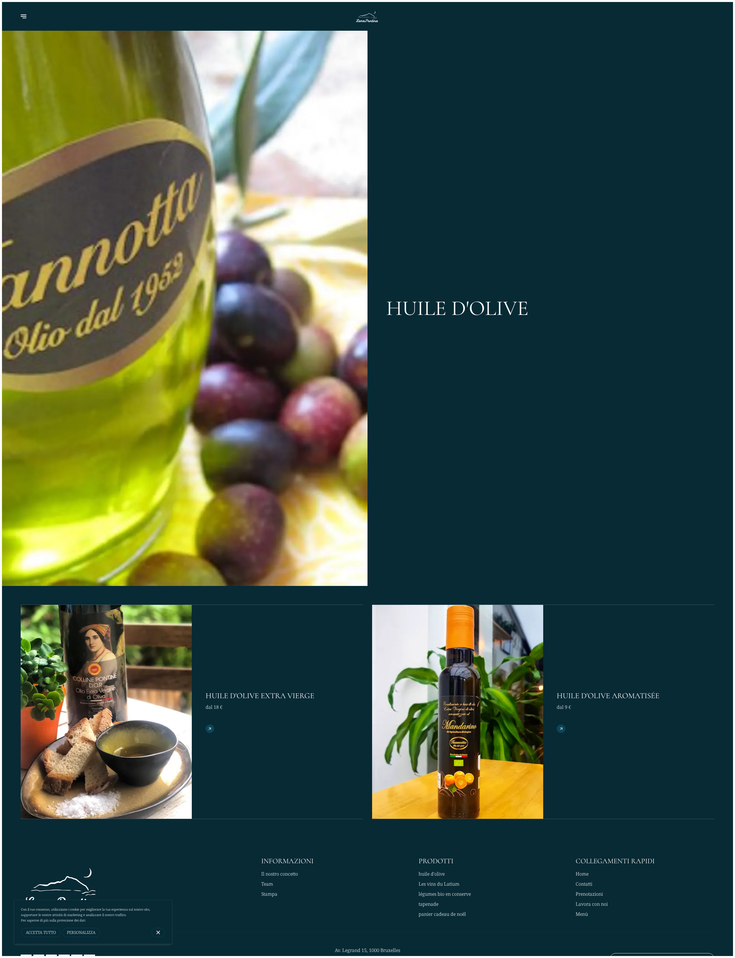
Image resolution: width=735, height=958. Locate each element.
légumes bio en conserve (445, 894)
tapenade (428, 904)
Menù (582, 914)
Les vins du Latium (439, 884)
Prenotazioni (589, 894)
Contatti (584, 884)
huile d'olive (432, 874)
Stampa (269, 894)
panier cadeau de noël (442, 914)
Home (582, 874)
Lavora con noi (592, 904)
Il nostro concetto (279, 874)
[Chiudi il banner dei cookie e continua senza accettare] (158, 932)
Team (267, 884)
